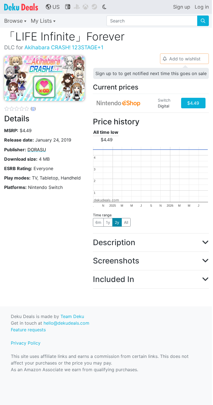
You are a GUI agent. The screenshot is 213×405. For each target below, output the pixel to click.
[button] (20, 108)
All (126, 222)
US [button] (53, 7)
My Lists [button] (42, 20)
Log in (202, 7)
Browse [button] (14, 20)
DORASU (36, 149)
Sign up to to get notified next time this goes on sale (151, 73)
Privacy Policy (25, 343)
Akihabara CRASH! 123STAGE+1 (63, 47)
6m (98, 222)
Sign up (181, 7)
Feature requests (28, 329)
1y (108, 222)
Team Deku (72, 316)
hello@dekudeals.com (66, 323)
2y (117, 222)
